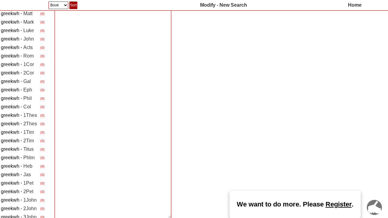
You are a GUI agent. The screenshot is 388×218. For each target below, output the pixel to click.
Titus (17, 149)
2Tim (17, 140)
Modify (208, 5)
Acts (17, 47)
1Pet (17, 183)
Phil (16, 98)
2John (19, 208)
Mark (17, 22)
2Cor (17, 72)
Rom (17, 55)
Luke (17, 30)
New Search (233, 5)
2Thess (20, 123)
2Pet (17, 191)
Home (355, 5)
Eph (16, 89)
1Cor (17, 64)
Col (16, 106)
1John (19, 200)
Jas (16, 174)
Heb (16, 166)
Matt (16, 13)
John (17, 38)
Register (339, 204)
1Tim (17, 132)
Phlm (18, 157)
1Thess (20, 115)
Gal (16, 81)
